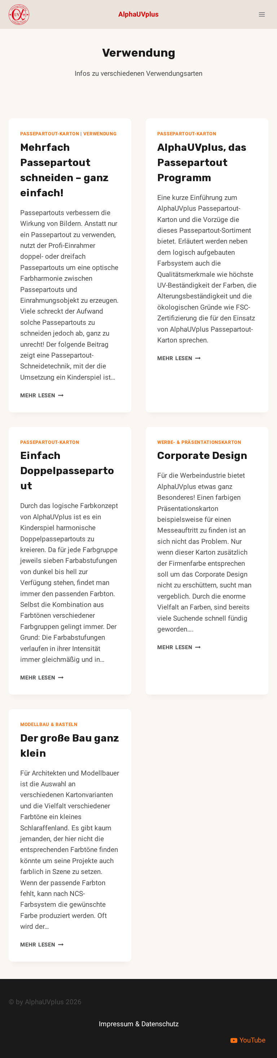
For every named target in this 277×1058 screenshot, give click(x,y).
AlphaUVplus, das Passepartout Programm (201, 162)
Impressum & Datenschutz (139, 1024)
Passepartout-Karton (49, 133)
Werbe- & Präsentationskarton (199, 442)
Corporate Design (202, 456)
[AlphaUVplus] (22, 14)
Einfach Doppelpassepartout (67, 471)
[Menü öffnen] (261, 14)
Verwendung (100, 133)
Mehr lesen (41, 395)
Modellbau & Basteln (49, 724)
